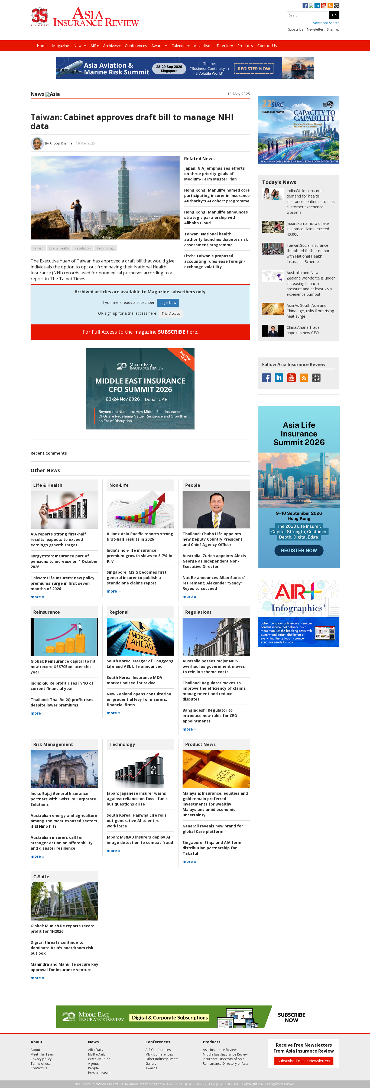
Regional (119, 612)
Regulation (82, 248)
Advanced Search (326, 23)
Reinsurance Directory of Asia (225, 1063)
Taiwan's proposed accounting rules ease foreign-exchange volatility (214, 261)
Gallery (150, 1063)
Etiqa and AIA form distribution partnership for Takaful (212, 848)
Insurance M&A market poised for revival (134, 680)
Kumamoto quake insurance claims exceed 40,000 (308, 229)
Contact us (39, 1068)
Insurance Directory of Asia (223, 1059)
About (35, 1049)
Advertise (202, 45)
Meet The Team (42, 1054)
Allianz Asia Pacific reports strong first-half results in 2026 (140, 536)
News (78, 45)
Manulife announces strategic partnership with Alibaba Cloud (216, 217)
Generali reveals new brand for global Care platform (213, 828)
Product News (200, 744)
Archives (110, 45)
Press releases (99, 1072)
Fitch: (189, 255)
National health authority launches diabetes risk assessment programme (216, 239)
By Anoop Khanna (58, 143)
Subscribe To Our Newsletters (304, 1060)
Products (245, 45)
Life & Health (59, 248)
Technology (105, 248)
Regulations (198, 612)
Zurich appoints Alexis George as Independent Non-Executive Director (214, 561)
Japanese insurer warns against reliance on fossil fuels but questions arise (137, 799)
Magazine (60, 45)
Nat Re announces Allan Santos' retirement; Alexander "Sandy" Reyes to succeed (214, 583)
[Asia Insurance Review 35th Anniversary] (85, 17)
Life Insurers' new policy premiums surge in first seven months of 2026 (63, 583)
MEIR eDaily (96, 1054)
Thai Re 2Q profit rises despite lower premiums (62, 702)
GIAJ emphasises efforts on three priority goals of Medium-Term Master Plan (214, 174)
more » (37, 596)
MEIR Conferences (159, 1054)
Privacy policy (41, 1059)
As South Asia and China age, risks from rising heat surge (310, 311)
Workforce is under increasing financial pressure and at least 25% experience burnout (311, 283)
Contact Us (267, 45)
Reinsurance (46, 612)
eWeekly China (99, 1059)
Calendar (179, 45)
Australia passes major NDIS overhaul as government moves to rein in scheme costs (214, 666)
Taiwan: (46, 117)
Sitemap (333, 29)
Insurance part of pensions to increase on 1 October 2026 (64, 561)
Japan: (190, 168)
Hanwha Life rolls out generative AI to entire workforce (137, 821)
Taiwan (38, 248)
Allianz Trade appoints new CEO (303, 330)
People (192, 485)
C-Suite (41, 877)
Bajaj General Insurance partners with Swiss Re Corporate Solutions (63, 799)
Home (42, 45)
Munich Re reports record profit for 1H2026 (63, 928)
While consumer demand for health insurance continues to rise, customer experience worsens (311, 201)
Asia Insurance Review (219, 1049)
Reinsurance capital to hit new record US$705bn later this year (63, 667)
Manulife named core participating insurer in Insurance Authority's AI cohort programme (217, 195)
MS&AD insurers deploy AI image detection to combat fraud (140, 839)
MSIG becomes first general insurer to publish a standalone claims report (137, 578)
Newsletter (315, 29)
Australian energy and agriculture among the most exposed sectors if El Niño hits (64, 821)
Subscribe (295, 29)
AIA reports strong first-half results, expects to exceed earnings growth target (58, 539)
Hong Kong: (195, 190)
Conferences (136, 45)
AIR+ (94, 45)
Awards (157, 45)
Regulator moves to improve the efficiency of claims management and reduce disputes (214, 691)
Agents (93, 1063)
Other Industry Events (161, 1059)
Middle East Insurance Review (225, 1054)
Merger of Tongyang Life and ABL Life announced (140, 663)
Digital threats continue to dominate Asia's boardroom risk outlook (62, 948)
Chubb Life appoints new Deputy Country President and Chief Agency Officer (212, 539)
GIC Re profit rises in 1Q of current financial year (62, 686)
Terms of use (41, 1063)
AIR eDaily (95, 1049)
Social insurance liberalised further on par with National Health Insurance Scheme (308, 253)
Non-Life (119, 485)
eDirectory (224, 45)
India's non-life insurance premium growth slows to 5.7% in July (139, 556)
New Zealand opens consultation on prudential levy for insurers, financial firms (139, 699)
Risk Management (53, 744)
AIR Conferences (158, 1049)
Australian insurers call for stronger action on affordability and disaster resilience (62, 843)
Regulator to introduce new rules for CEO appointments (210, 716)
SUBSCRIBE (171, 331)
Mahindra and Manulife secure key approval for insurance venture (64, 967)
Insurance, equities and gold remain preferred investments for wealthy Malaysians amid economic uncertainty (215, 804)
